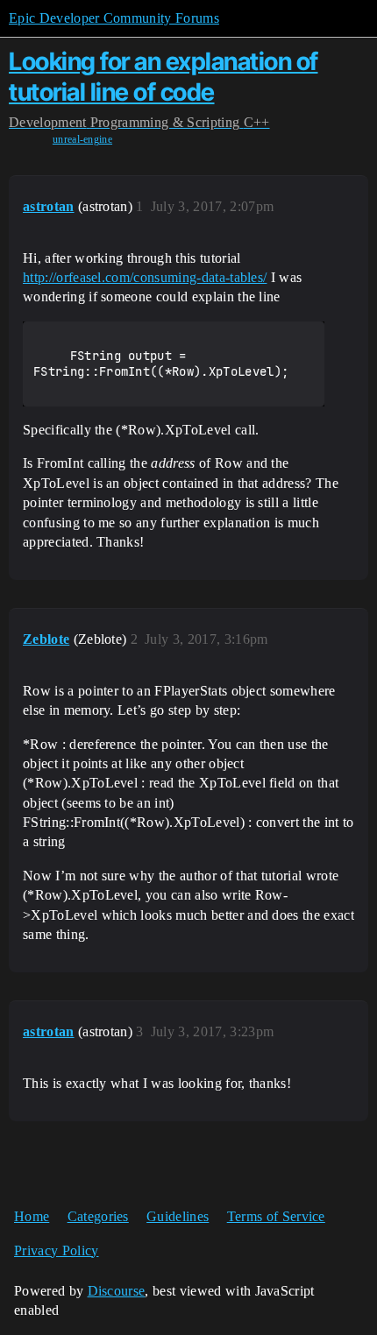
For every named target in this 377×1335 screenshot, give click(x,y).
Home (31, 1216)
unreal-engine (82, 139)
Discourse (117, 1290)
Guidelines (177, 1216)
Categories (98, 1216)
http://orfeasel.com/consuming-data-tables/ (145, 277)
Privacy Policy (56, 1250)
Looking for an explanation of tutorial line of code (163, 76)
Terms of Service (276, 1216)
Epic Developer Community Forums (114, 18)
